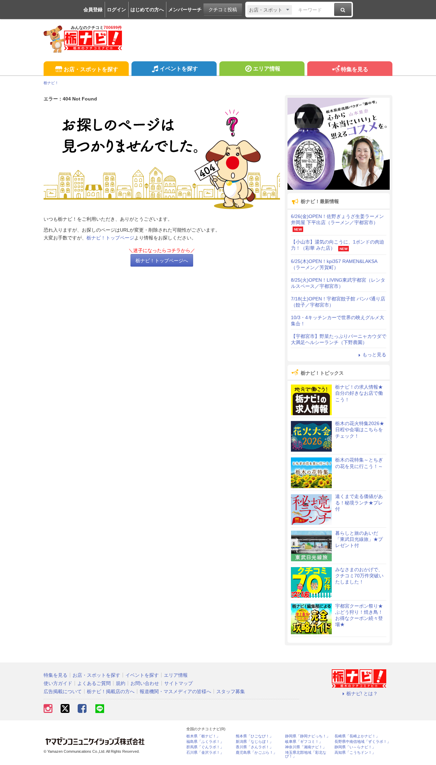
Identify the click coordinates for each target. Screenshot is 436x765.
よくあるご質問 (94, 683)
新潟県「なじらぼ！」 (254, 742)
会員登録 (93, 9)
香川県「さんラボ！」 (254, 747)
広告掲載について (63, 691)
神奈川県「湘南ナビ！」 (305, 747)
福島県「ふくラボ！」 (205, 742)
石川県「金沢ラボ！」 (205, 752)
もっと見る (374, 354)
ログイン (116, 9)
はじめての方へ (147, 9)
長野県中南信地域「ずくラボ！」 (362, 742)
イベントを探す (179, 69)
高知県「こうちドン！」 (355, 752)
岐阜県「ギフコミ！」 (304, 742)
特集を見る (354, 69)
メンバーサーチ (185, 9)
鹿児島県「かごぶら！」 (256, 752)
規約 (120, 683)
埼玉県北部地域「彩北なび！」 (305, 754)
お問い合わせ (144, 683)
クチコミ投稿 (222, 9)
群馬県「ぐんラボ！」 (205, 747)
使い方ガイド (58, 683)
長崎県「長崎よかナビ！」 (356, 736)
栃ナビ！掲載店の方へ (111, 691)
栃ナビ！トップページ (110, 237)
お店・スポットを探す (91, 69)
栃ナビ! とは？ (362, 693)
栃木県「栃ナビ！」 (203, 736)
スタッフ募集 (230, 691)
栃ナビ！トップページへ (162, 260)
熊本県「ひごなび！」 (254, 736)
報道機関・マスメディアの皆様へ (175, 691)
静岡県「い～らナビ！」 (355, 747)
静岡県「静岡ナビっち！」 (307, 736)
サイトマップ (178, 683)
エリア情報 (266, 69)
